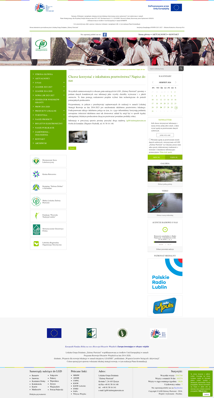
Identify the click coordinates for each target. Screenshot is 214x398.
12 (161, 99)
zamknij (206, 394)
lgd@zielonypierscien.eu (136, 120)
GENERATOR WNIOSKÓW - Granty (47, 101)
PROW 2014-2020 (42, 106)
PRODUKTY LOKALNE (45, 110)
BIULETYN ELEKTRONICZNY (49, 123)
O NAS (38, 82)
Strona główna (144, 34)
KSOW (76, 383)
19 (161, 103)
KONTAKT (174, 34)
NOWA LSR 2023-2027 (44, 95)
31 (168, 92)
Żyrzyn (53, 383)
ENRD (75, 388)
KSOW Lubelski (79, 386)
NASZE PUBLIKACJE (44, 127)
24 (152, 107)
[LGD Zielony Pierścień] (78, 137)
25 (157, 107)
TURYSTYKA (41, 115)
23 (175, 103)
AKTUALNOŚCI (159, 34)
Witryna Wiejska (79, 394)
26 (161, 107)
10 (152, 99)
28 (157, 92)
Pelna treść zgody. (166, 152)
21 (168, 103)
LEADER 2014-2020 (43, 91)
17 (152, 103)
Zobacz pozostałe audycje (165, 249)
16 (175, 99)
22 (172, 103)
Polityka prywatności (38, 394)
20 (164, 103)
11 (157, 99)
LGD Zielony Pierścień (87, 69)
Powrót (72, 148)
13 (164, 99)
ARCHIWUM (40, 143)
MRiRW (76, 375)
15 (172, 99)
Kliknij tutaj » (203, 391)
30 (164, 92)
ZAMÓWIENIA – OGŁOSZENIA (42, 133)
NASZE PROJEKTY (43, 119)
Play (165, 229)
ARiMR (76, 378)
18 (157, 103)
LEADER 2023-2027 (43, 87)
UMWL (76, 380)
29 (162, 92)
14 (168, 99)
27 (152, 92)
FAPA (75, 391)
